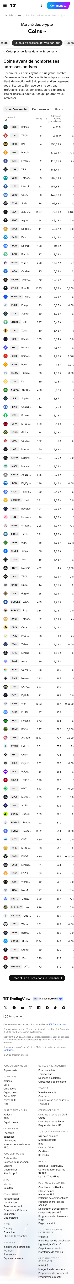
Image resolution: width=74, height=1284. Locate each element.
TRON (24, 135)
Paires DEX (9, 1099)
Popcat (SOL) (27, 610)
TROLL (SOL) (26, 576)
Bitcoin (25, 152)
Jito (23, 559)
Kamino (25, 457)
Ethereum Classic (26, 415)
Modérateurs (10, 1217)
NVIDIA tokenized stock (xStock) (26, 389)
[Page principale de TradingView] (13, 5)
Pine (5, 1103)
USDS (24, 873)
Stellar (24, 203)
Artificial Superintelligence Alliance (26, 805)
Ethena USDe (26, 864)
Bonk (24, 364)
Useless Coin (27, 500)
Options (7, 1165)
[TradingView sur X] (5, 1007)
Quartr (10, 1050)
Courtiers (43, 1096)
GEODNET (26, 440)
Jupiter (25, 313)
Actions (7, 1080)
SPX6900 (26, 847)
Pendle (26, 822)
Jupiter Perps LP (26, 398)
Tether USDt (26, 177)
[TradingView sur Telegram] (47, 1007)
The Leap (43, 1103)
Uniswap (26, 517)
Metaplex (26, 796)
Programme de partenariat (53, 1273)
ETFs (6, 1084)
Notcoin (25, 567)
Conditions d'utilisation (51, 1187)
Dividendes (9, 1140)
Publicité (43, 1265)
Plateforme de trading (50, 1251)
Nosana (25, 720)
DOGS (24, 856)
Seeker (25, 338)
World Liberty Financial (26, 881)
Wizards (8, 1250)
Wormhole (26, 924)
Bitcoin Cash (26, 254)
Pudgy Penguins (26, 372)
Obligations (9, 1088)
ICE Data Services (58, 1024)
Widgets (43, 1236)
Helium (25, 347)
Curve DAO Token (26, 669)
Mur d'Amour (10, 1202)
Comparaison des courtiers (53, 1099)
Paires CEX (9, 1096)
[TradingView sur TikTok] (55, 1007)
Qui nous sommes (48, 1135)
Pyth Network (26, 695)
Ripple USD (26, 550)
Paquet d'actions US (49, 1125)
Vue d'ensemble (47, 1092)
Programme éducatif (49, 1276)
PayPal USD (26, 491)
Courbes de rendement (16, 1161)
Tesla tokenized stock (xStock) (26, 779)
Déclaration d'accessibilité (53, 1208)
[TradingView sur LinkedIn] (38, 1007)
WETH (24, 262)
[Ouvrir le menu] (5, 5)
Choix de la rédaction (15, 1236)
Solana (25, 126)
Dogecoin (26, 228)
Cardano (26, 271)
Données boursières (49, 1077)
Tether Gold (26, 618)
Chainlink (26, 406)
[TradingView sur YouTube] (22, 1007)
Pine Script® (10, 1173)
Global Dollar (26, 432)
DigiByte (26, 483)
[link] (31, 51)
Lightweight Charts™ (49, 1244)
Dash (24, 237)
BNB (23, 143)
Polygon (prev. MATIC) (26, 771)
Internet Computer (26, 449)
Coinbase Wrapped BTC (26, 898)
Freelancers (10, 1254)
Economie (8, 1132)
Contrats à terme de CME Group (52, 1116)
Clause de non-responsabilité (46, 1193)
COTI (24, 839)
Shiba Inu (26, 355)
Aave (24, 661)
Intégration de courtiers (51, 1269)
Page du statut (46, 1223)
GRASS (26, 813)
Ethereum (26, 160)
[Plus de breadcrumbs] (19, 15)
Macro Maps (10, 1169)
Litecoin (25, 186)
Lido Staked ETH (26, 746)
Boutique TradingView (50, 1165)
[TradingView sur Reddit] (63, 1007)
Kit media (43, 1155)
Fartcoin (28, 296)
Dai (23, 381)
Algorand (26, 220)
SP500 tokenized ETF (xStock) (26, 423)
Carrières (43, 1151)
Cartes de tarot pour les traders (51, 1171)
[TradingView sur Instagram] (30, 1007)
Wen (23, 703)
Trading (7, 1228)
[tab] (37, 43)
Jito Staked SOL (27, 322)
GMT (24, 788)
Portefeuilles (10, 1158)
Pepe (24, 542)
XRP (23, 169)
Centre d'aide (46, 1147)
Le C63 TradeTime (48, 1176)
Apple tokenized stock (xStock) (26, 474)
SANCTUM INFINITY (26, 686)
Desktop (8, 1187)
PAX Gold (26, 635)
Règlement (9, 1213)
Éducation (9, 1232)
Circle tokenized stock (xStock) (26, 534)
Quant (24, 754)
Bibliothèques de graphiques (54, 1240)
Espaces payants (13, 1258)
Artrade (25, 737)
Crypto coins (10, 1092)
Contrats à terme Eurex (51, 1121)
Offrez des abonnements (52, 1081)
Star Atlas (26, 288)
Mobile (7, 1184)
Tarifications (45, 1074)
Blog (40, 1143)
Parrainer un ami (12, 1206)
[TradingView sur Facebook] (14, 1007)
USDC (24, 194)
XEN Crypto (26, 211)
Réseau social (11, 1198)
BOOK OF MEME (26, 729)
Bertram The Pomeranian (26, 932)
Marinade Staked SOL (26, 466)
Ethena (25, 652)
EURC (24, 712)
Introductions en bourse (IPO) (16, 1146)
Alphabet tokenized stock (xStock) (27, 601)
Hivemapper (26, 830)
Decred (25, 245)
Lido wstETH (27, 915)
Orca (24, 627)
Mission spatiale (47, 1139)
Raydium (26, 508)
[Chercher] (40, 5)
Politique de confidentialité (53, 1197)
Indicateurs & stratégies (16, 1246)
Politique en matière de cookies (51, 1203)
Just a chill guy (28, 907)
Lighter (25, 949)
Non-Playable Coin (26, 890)
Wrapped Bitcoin (26, 525)
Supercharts (10, 1070)
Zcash (24, 330)
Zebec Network (26, 644)
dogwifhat (26, 593)
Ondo (24, 584)
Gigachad (26, 763)
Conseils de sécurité (49, 1212)
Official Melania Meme (27, 966)
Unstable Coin (26, 941)
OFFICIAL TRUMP (26, 279)
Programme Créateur (15, 1210)
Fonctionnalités (46, 1070)
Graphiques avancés (49, 1248)
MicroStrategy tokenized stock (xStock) (26, 958)
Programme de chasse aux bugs (53, 1218)
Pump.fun (26, 305)
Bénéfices (8, 1136)
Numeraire (26, 678)
